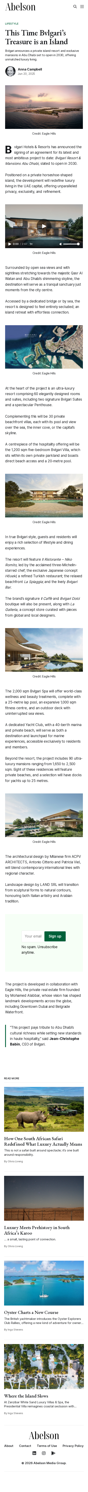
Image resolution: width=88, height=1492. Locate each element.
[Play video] (44, 226)
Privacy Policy (73, 1446)
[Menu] (82, 6)
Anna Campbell (30, 69)
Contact (25, 1446)
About (8, 1446)
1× (31, 243)
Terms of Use (47, 1446)
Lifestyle (11, 23)
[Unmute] (60, 244)
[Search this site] (75, 6)
